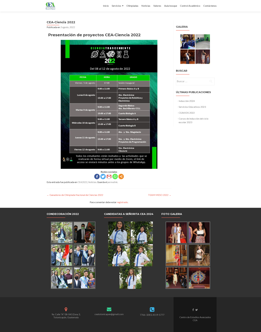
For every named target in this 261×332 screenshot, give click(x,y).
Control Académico (190, 5)
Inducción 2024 (187, 100)
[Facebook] (97, 176)
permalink (113, 182)
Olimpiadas (132, 5)
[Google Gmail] (109, 176)
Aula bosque (170, 5)
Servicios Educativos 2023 (192, 106)
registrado (122, 202)
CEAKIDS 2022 (187, 112)
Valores (157, 5)
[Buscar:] (195, 81)
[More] (121, 176)
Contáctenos (210, 5)
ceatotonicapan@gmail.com (109, 314)
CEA (195, 320)
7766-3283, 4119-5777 (152, 314)
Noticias (145, 5)
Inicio (106, 5)
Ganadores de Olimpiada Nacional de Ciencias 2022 (75, 194)
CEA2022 (82, 182)
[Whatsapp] (115, 176)
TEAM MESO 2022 (159, 194)
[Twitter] (103, 176)
